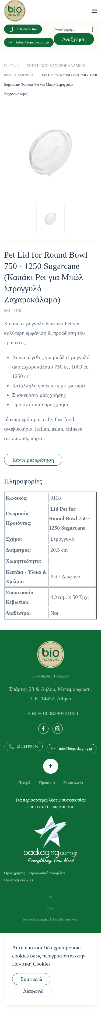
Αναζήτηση (75, 39)
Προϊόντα (47, 792)
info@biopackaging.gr (30, 42)
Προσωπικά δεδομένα (52, 882)
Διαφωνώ (35, 990)
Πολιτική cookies (19, 889)
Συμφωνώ (33, 979)
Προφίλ (22, 792)
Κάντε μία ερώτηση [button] (36, 459)
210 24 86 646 (27, 29)
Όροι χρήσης (16, 882)
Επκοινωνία (75, 792)
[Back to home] (15, 11)
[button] (94, 11)
